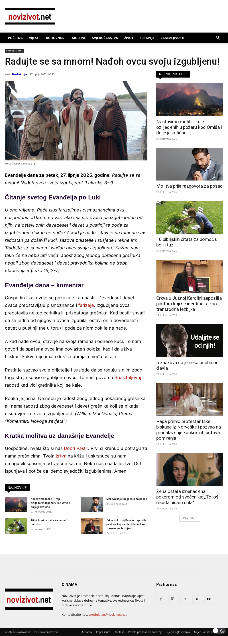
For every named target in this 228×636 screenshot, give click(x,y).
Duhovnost (56, 38)
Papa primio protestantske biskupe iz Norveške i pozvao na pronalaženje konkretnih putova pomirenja (188, 430)
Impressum (103, 632)
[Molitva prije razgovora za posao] (92, 504)
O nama (87, 632)
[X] (196, 599)
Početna (15, 38)
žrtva (61, 456)
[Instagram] (172, 599)
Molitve (79, 38)
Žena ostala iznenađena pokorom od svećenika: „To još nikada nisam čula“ (187, 497)
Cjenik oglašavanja (178, 632)
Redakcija (19, 74)
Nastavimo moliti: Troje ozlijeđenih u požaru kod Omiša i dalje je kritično (51, 503)
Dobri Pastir (76, 448)
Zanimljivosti (172, 38)
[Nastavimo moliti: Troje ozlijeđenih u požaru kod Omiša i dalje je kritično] (16, 504)
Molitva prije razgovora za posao (126, 499)
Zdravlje (147, 38)
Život (128, 38)
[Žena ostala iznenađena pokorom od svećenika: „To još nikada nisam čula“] (189, 469)
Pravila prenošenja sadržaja (145, 632)
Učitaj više (188, 518)
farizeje (86, 305)
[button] (217, 38)
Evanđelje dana (14, 50)
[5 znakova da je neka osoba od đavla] (189, 340)
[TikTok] (184, 599)
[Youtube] (208, 599)
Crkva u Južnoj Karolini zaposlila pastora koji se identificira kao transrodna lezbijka (126, 524)
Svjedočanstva (105, 38)
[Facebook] (160, 599)
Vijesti (34, 38)
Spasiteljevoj (127, 377)
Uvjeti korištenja (204, 632)
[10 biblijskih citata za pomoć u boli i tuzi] (16, 526)
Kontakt (119, 632)
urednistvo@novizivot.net (108, 614)
